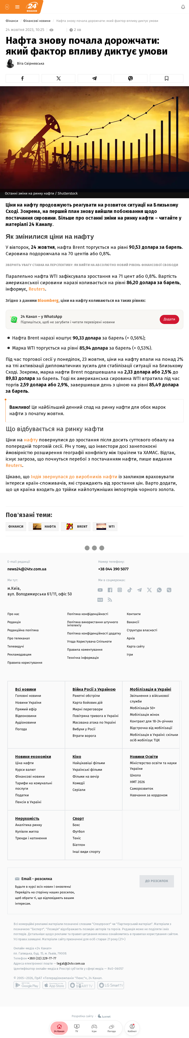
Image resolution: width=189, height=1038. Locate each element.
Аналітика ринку (28, 825)
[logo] (32, 7)
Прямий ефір (26, 709)
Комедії (79, 783)
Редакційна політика (23, 630)
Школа (135, 775)
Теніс (77, 838)
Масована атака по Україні (94, 722)
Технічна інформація (83, 657)
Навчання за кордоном (148, 795)
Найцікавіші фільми (89, 763)
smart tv (81, 985)
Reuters (37, 289)
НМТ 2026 (137, 782)
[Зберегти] (166, 78)
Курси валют (25, 770)
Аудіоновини (25, 722)
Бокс (76, 825)
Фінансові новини (37, 21)
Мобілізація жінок (144, 715)
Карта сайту (135, 646)
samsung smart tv (110, 985)
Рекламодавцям (19, 654)
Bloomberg (48, 300)
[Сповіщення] (183, 7)
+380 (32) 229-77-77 (42, 958)
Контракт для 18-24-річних (151, 721)
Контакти (134, 614)
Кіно (77, 756)
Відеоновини (25, 716)
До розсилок (156, 881)
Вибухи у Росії (84, 729)
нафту (31, 440)
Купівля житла (27, 831)
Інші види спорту (86, 851)
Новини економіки (33, 756)
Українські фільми (87, 770)
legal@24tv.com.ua (71, 963)
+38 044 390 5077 (113, 569)
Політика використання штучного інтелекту (92, 624)
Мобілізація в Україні (150, 689)
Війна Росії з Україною (94, 689)
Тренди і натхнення (31, 838)
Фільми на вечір (86, 776)
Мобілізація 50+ (142, 708)
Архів (131, 638)
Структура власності (142, 630)
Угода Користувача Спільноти (89, 641)
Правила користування (24, 662)
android (27, 985)
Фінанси (12, 21)
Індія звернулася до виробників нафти (74, 476)
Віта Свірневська (30, 63)
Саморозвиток (141, 788)
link (100, 590)
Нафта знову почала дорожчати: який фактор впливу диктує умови (107, 21)
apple (54, 985)
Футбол (79, 831)
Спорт (78, 818)
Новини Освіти (144, 756)
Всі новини (25, 689)
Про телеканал (18, 638)
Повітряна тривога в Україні (95, 716)
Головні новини (28, 696)
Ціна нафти (24, 763)
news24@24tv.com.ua (27, 569)
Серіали (79, 790)
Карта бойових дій (88, 702)
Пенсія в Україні (28, 802)
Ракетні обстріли (86, 696)
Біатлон (79, 845)
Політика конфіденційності (87, 614)
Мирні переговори (88, 709)
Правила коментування (85, 649)
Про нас (13, 614)
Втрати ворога (84, 736)
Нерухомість (27, 818)
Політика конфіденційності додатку (94, 633)
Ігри (130, 654)
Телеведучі (15, 646)
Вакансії (133, 622)
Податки (22, 795)
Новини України (28, 702)
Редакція (14, 622)
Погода (21, 729)
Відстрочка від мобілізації (151, 728)
